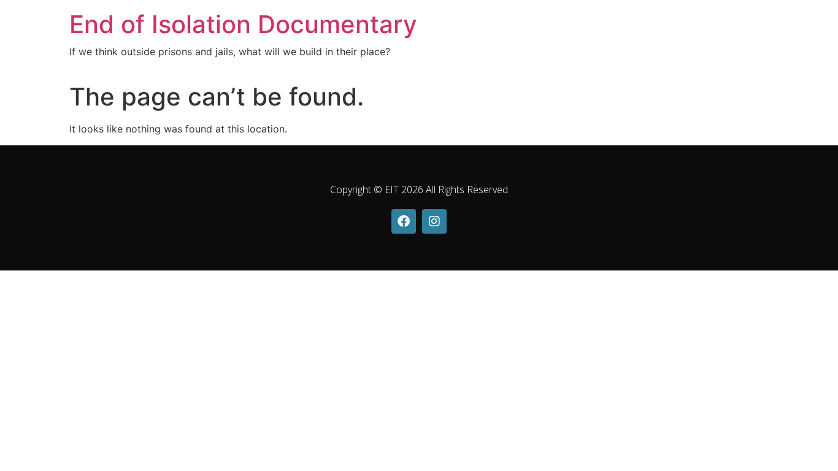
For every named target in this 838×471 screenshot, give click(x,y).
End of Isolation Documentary (243, 24)
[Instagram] (434, 221)
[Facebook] (403, 221)
